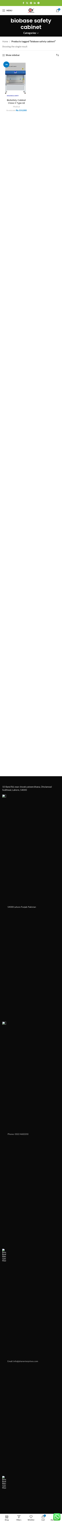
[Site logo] (31, 10)
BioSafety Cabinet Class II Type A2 (16, 102)
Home (5, 41)
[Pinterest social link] (31, 3)
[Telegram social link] (38, 3)
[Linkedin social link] (35, 3)
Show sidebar (13, 55)
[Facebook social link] (23, 3)
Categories (29, 33)
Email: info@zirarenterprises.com (23, 1361)
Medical (16, 106)
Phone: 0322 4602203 (18, 1134)
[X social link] (27, 3)
